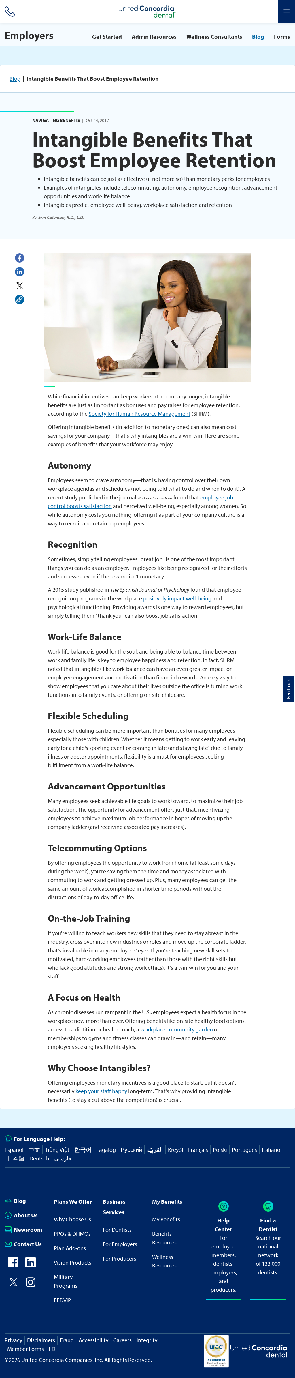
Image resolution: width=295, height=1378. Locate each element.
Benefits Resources (164, 1238)
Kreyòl (175, 1149)
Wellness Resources (164, 1261)
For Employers (120, 1244)
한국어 (83, 1149)
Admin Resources (154, 36)
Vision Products (72, 1262)
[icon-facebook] (13, 1265)
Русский (131, 1149)
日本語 (15, 1158)
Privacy (13, 1340)
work (146, 1029)
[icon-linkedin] (30, 1265)
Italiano (271, 1149)
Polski (220, 1149)
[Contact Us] (8, 11)
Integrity (147, 1340)
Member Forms (25, 1348)
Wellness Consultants (214, 36)
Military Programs (65, 1281)
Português (244, 1149)
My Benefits (166, 1219)
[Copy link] (19, 299)
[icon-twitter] (13, 1285)
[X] (19, 285)
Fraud (67, 1340)
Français (198, 1149)
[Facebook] (19, 258)
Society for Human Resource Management (139, 413)
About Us (26, 1215)
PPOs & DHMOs (72, 1233)
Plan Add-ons (70, 1248)
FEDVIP (62, 1300)
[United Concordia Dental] (147, 11)
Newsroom (28, 1229)
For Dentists (117, 1229)
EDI (53, 1348)
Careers (122, 1340)
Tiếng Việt (57, 1149)
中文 (34, 1149)
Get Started (107, 36)
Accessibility (93, 1340)
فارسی (62, 1158)
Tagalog (106, 1149)
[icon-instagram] (30, 1285)
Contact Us (28, 1244)
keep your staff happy (101, 1091)
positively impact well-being (177, 598)
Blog (258, 36)
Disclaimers (41, 1340)
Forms (282, 36)
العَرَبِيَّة (155, 1149)
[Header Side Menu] (286, 11)
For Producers (119, 1258)
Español (14, 1149)
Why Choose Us (72, 1219)
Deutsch (39, 1158)
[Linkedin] (19, 271)
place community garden (182, 1029)
